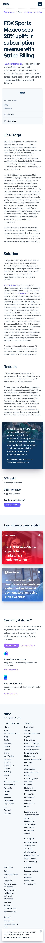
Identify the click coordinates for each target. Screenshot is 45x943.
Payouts (7, 791)
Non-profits (29, 794)
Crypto (6, 753)
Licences (7, 902)
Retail (26, 806)
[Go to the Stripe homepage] (6, 714)
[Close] (40, 932)
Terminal (7, 810)
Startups (27, 730)
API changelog (30, 852)
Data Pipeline (9, 756)
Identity (7, 768)
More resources (10, 911)
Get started (11, 645)
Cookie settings (10, 908)
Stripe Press (29, 880)
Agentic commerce (32, 733)
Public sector (29, 803)
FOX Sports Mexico (13, 63)
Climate (7, 746)
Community (8, 880)
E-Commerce (29, 740)
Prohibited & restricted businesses (9, 896)
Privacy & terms (10, 890)
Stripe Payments (11, 285)
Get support (9, 921)
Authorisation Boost (12, 733)
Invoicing (7, 772)
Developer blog (30, 862)
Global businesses (31, 749)
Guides (6, 871)
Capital (6, 740)
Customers (9, 12)
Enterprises (29, 727)
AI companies (29, 769)
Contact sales (11, 505)
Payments (8, 788)
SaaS (26, 766)
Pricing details (10, 669)
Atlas (6, 730)
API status (28, 849)
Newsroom (28, 877)
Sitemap (7, 905)
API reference (10, 693)
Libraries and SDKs (31, 855)
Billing (6, 737)
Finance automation (32, 746)
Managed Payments (12, 781)
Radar (6, 794)
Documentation (30, 842)
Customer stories (11, 874)
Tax (5, 807)
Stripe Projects (30, 858)
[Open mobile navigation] (40, 4)
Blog (5, 877)
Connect (7, 749)
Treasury (7, 813)
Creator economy (31, 772)
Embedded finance (31, 743)
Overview (28, 12)
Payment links (9, 784)
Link (5, 778)
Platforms (28, 762)
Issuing (6, 775)
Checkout (8, 743)
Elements (7, 759)
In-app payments (31, 753)
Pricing (6, 727)
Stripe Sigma (9, 803)
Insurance (28, 784)
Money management (32, 759)
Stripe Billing (23, 293)
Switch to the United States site (17, 937)
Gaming (27, 775)
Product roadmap (31, 871)
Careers (27, 874)
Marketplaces (29, 756)
